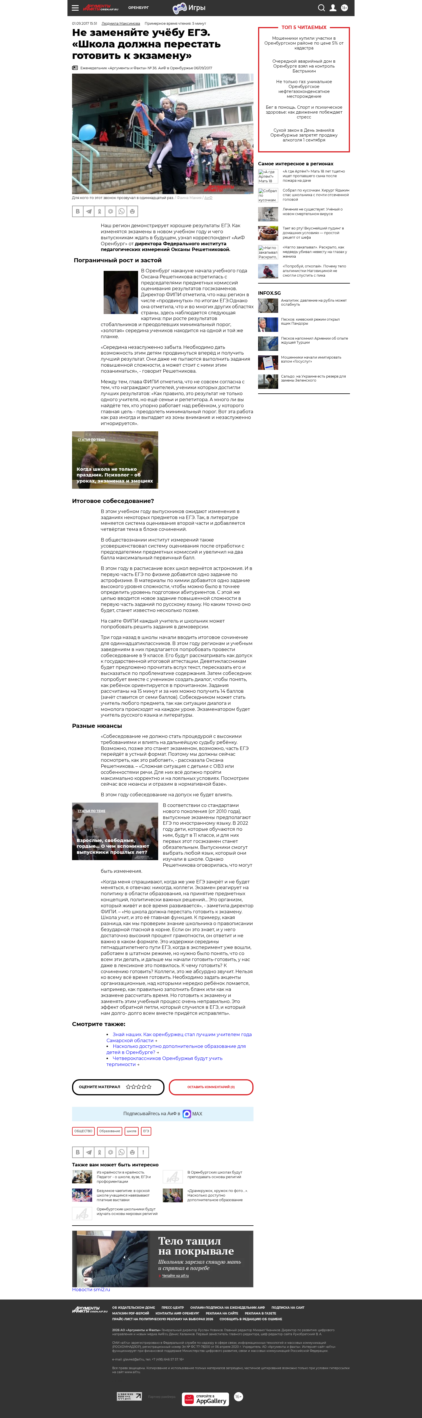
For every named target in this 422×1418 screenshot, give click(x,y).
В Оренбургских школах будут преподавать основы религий (214, 1174)
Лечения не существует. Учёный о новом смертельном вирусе (313, 211)
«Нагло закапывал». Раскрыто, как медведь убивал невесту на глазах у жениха (315, 252)
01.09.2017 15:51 (84, 23)
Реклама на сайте (222, 1313)
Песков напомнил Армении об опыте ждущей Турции (314, 340)
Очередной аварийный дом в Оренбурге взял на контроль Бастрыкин (304, 66)
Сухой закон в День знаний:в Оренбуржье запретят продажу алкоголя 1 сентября (304, 135)
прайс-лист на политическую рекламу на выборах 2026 (162, 1319)
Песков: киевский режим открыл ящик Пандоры (310, 321)
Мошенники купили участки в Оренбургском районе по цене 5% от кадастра (304, 43)
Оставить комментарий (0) (211, 1087)
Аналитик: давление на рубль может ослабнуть (314, 302)
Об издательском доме (133, 1308)
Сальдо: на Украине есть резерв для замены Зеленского (313, 378)
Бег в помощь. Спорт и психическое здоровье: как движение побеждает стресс (304, 112)
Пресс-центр (173, 1308)
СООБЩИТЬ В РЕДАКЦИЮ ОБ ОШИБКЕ (251, 1319)
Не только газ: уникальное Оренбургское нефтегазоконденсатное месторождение (304, 89)
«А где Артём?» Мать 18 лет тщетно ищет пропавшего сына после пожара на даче (314, 176)
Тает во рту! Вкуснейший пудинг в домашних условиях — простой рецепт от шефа (313, 233)
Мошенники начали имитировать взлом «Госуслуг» (311, 359)
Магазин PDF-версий (130, 1313)
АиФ (208, 198)
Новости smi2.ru (91, 1289)
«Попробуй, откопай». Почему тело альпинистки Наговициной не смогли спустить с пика (314, 271)
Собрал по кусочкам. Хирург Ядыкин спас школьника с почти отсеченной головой (316, 195)
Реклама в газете (260, 1313)
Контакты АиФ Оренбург (177, 1313)
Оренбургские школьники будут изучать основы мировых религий (127, 1211)
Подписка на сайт (288, 1308)
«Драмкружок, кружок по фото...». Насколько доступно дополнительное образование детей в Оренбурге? (217, 1198)
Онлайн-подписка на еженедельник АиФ (227, 1308)
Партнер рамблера (161, 1396)
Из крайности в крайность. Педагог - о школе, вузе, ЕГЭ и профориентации (124, 1177)
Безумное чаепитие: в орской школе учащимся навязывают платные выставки (123, 1195)
